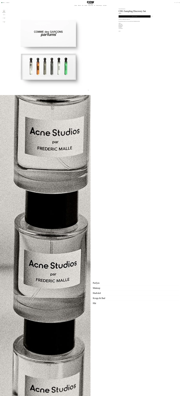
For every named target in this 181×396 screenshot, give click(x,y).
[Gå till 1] (4, 10)
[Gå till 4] (4, 21)
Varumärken (105, 5)
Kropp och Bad (90, 5)
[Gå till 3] (4, 18)
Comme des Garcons (122, 8)
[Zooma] (88, 90)
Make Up (79, 5)
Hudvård (85, 5)
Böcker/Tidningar (99, 5)
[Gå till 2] (4, 14)
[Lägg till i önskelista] (152, 16)
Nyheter (75, 5)
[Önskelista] (177, 2)
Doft (82, 5)
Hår (94, 5)
